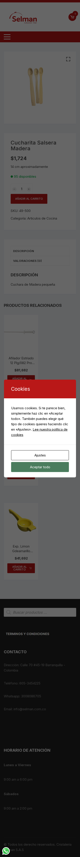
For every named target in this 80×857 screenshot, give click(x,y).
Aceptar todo (40, 467)
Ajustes (40, 455)
